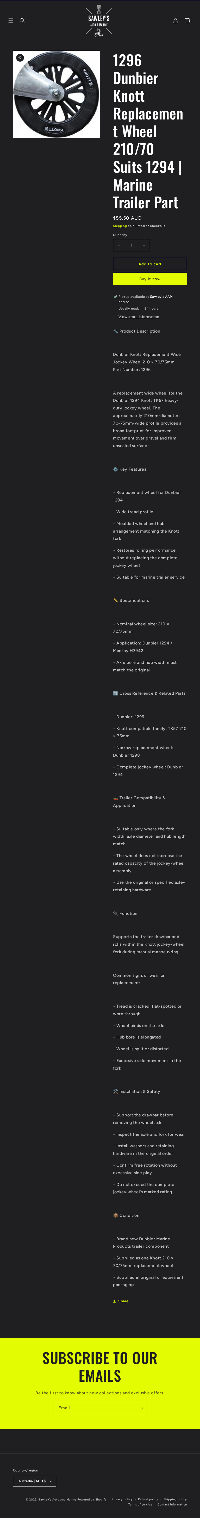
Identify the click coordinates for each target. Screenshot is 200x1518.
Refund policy (148, 1499)
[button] (11, 20)
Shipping (120, 226)
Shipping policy (175, 1499)
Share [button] (123, 1301)
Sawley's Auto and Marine (57, 1499)
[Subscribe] (141, 1408)
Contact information (172, 1504)
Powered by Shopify (92, 1499)
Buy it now (150, 279)
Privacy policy (122, 1499)
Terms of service (140, 1504)
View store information (138, 317)
